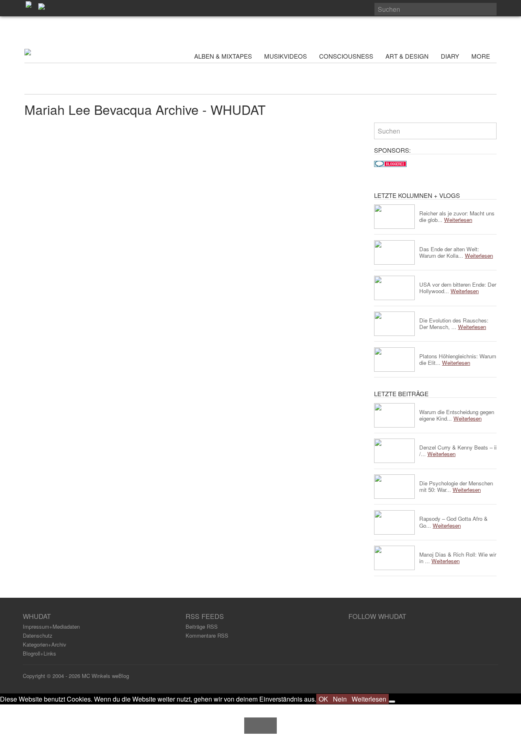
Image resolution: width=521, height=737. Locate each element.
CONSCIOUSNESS (346, 56)
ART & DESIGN (407, 56)
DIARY (450, 56)
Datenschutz (38, 635)
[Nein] (392, 701)
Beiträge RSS (202, 626)
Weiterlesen (369, 699)
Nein (340, 699)
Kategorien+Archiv (44, 644)
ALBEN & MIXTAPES (223, 56)
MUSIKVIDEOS (285, 56)
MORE (481, 56)
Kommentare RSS (207, 635)
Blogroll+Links (39, 653)
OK (323, 699)
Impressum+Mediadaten (51, 626)
